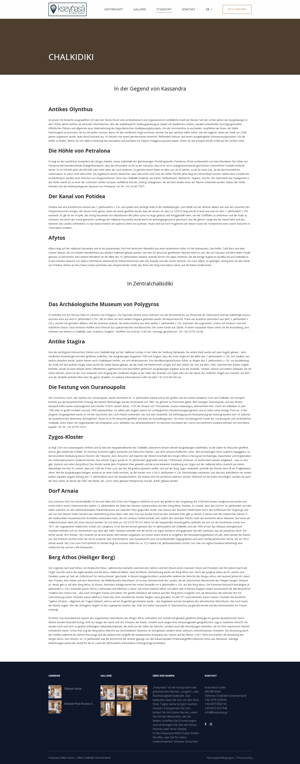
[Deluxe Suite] (108, 692)
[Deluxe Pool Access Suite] (124, 692)
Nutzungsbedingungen (220, 757)
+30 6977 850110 (216, 704)
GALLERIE (140, 9)
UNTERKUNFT (113, 9)
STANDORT (164, 9)
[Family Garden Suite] (140, 692)
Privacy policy (245, 757)
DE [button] (208, 9)
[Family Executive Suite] (108, 708)
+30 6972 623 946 (216, 708)
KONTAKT (188, 9)
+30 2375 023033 (216, 700)
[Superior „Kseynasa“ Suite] (124, 708)
